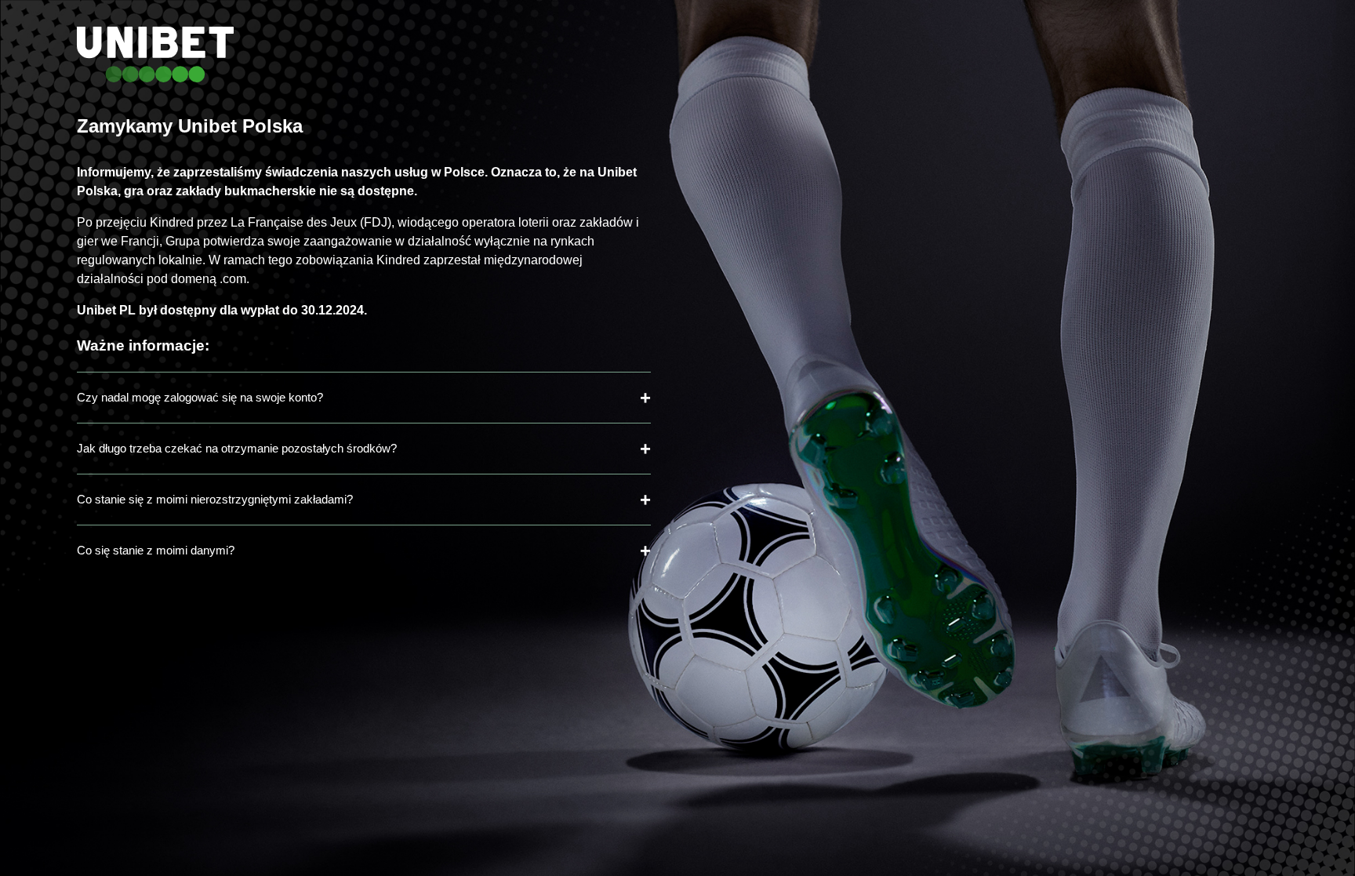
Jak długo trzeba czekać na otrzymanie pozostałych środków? (237, 448)
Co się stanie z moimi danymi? (155, 550)
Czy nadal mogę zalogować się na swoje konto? (200, 397)
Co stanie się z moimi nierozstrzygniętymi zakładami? (215, 499)
